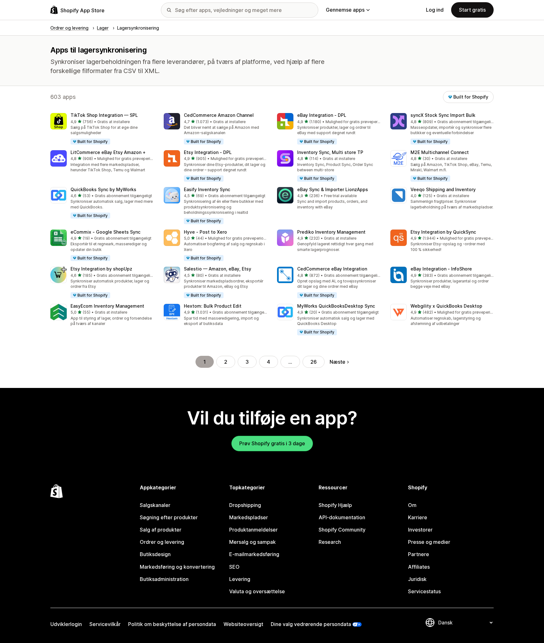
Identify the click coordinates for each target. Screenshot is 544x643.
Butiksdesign (155, 554)
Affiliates (419, 567)
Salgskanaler (155, 505)
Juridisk (417, 579)
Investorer (420, 529)
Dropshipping (245, 505)
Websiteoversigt (243, 624)
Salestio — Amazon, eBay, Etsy (217, 268)
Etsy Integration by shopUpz (101, 268)
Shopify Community (342, 529)
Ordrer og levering (162, 542)
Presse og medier (429, 542)
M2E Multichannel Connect (440, 152)
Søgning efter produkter (169, 517)
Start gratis (472, 10)
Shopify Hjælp (335, 505)
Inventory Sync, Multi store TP (330, 152)
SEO (234, 567)
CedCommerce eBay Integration (332, 268)
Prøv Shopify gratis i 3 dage (272, 443)
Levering (239, 579)
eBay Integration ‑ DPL (321, 115)
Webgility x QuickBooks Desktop (446, 306)
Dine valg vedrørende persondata (311, 624)
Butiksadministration (164, 579)
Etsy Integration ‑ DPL (208, 152)
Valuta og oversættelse (257, 591)
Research (330, 542)
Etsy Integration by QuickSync (443, 232)
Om (412, 505)
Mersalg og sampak (252, 542)
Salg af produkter (160, 529)
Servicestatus (424, 591)
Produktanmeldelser (253, 529)
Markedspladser (248, 517)
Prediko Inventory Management (331, 232)
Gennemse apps (345, 10)
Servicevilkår (105, 624)
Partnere (418, 554)
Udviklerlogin (66, 624)
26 (313, 362)
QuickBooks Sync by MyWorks (103, 189)
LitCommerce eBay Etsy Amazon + (108, 152)
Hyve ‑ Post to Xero (205, 232)
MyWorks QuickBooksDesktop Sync (336, 306)
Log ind (435, 10)
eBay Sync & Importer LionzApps (332, 189)
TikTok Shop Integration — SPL (104, 115)
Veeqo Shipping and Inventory (443, 189)
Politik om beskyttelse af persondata (172, 624)
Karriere (417, 517)
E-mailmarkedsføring (254, 554)
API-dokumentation (342, 517)
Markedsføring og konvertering (177, 567)
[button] (102, 129)
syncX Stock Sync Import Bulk (443, 115)
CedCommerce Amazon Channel (219, 115)
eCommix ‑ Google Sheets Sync (105, 232)
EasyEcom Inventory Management (107, 306)
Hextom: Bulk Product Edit (212, 306)
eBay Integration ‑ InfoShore (441, 268)
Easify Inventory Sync (207, 189)
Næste (337, 362)
